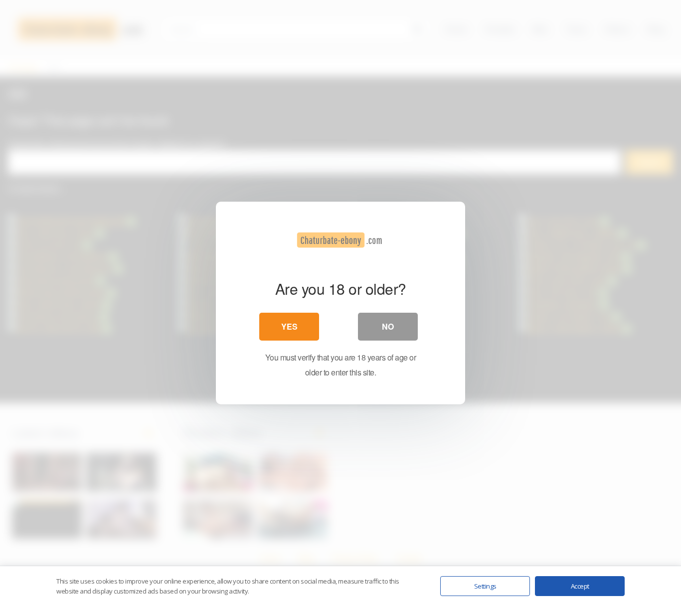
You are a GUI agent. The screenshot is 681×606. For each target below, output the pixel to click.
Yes (289, 326)
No (388, 326)
